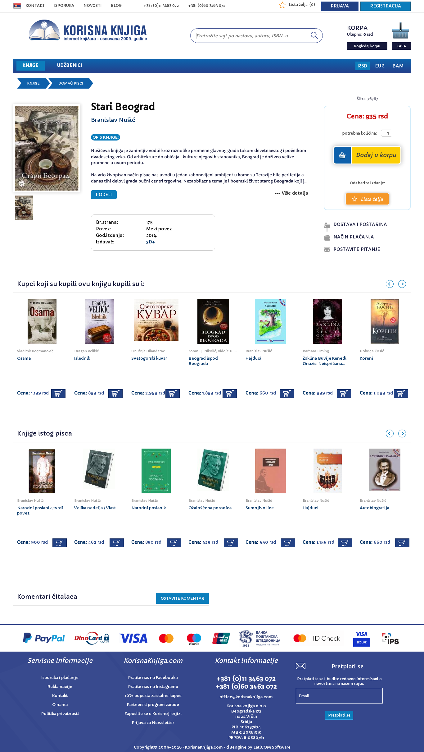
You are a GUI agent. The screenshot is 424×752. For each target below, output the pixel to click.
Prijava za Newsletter (153, 722)
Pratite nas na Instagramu (153, 686)
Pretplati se (339, 715)
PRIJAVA (340, 6)
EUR (380, 66)
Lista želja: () (302, 4)
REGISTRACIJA (385, 6)
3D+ (150, 242)
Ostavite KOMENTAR (182, 598)
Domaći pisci (70, 83)
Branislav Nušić (113, 119)
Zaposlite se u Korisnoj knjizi (153, 713)
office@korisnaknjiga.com (246, 696)
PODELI (104, 194)
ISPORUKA (64, 5)
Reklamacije (59, 686)
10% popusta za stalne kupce (153, 695)
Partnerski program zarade (153, 704)
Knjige (33, 83)
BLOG (116, 5)
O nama (60, 704)
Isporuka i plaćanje (60, 677)
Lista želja (372, 199)
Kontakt (35, 5)
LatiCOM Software (272, 747)
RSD (362, 66)
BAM (398, 66)
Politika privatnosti (60, 713)
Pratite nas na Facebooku (153, 677)
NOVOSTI (92, 5)
